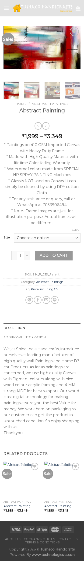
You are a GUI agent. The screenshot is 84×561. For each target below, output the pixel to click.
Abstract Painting (17, 506)
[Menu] (6, 8)
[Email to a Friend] (46, 300)
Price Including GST (45, 289)
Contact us (67, 539)
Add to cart (54, 255)
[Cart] (78, 8)
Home (21, 103)
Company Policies (39, 539)
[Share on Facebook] (38, 300)
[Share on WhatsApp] (29, 300)
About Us (13, 539)
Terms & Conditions (42, 542)
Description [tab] (14, 328)
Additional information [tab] (25, 337)
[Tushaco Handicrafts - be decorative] (42, 8)
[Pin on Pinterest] (55, 300)
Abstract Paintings (50, 103)
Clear (76, 229)
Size (7, 237)
